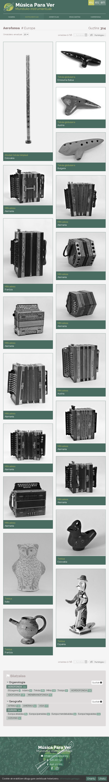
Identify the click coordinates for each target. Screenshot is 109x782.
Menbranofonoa (39, 695)
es (97, 2)
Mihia (50, 690)
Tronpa (62, 690)
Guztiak (96, 682)
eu (91, 2)
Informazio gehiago (69, 778)
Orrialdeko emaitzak (13, 34)
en (103, 2)
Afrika (14, 706)
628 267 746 (55, 760)
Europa (14, 710)
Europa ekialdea (17, 714)
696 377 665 (55, 764)
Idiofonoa (16, 695)
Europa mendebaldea (63, 714)
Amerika (29, 706)
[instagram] (57, 769)
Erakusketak (74, 17)
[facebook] (52, 769)
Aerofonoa (17, 686)
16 (91, 35)
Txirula (38, 690)
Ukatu (102, 778)
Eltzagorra (13, 690)
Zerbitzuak (54, 17)
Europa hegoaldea (88, 714)
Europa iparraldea (39, 714)
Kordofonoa (81, 690)
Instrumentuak (32, 17)
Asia (43, 706)
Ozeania (14, 718)
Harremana (96, 17)
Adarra (27, 690)
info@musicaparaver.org (56, 756)
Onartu (91, 778)
